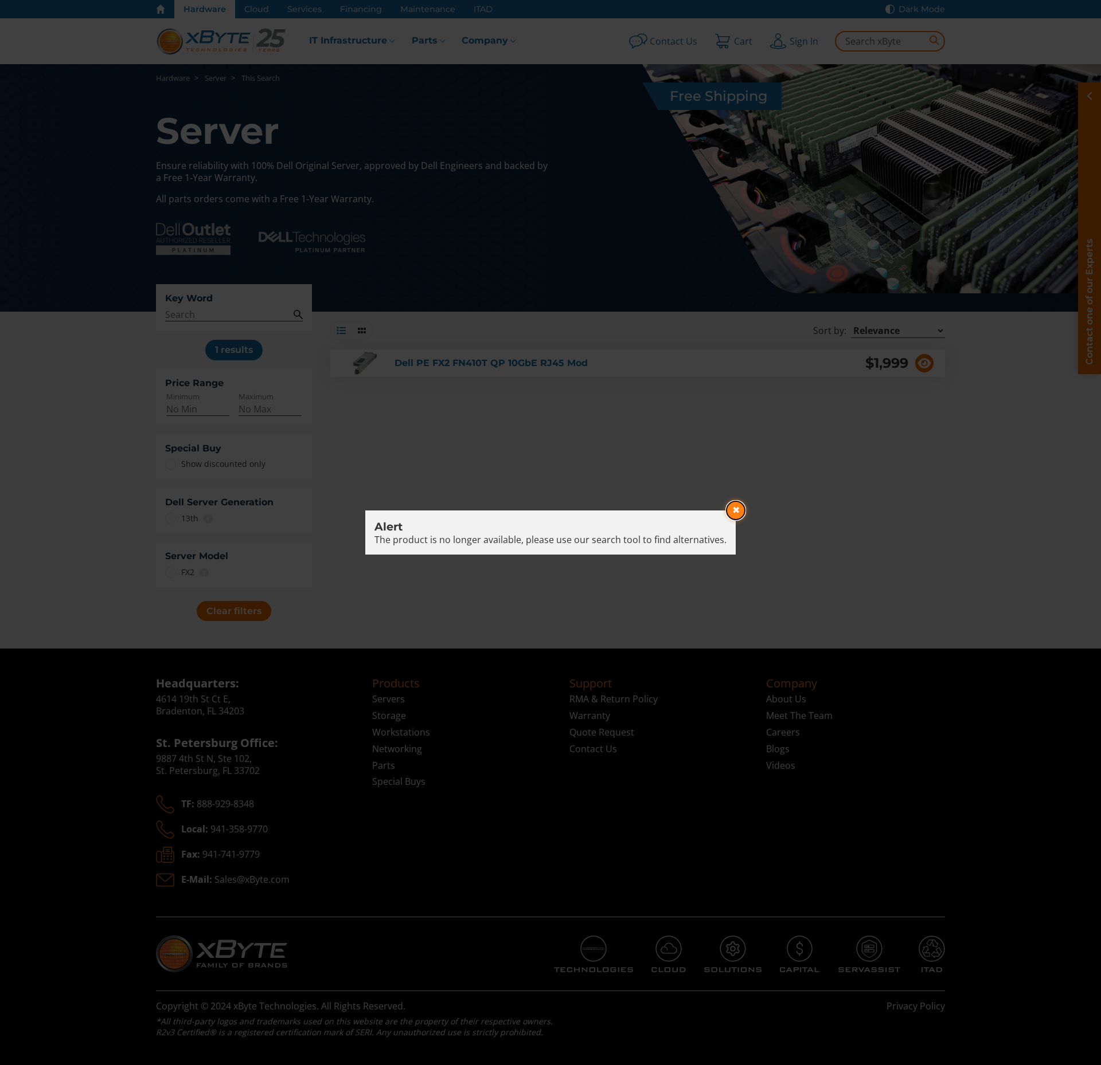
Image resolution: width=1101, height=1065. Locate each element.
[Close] (736, 510)
